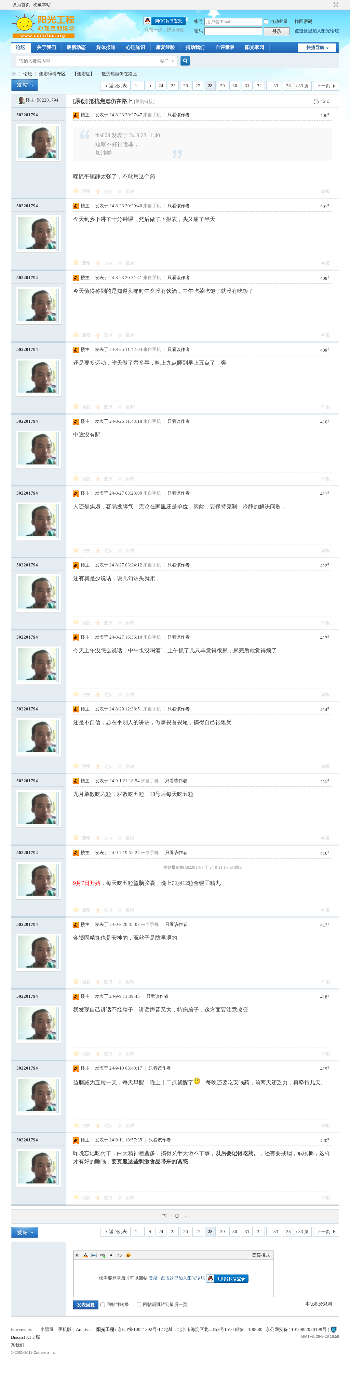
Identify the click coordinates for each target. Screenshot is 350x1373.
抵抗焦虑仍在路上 (119, 73)
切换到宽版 (335, 5)
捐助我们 (195, 47)
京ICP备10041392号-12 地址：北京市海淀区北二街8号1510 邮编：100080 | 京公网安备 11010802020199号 (222, 1329)
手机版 (64, 1329)
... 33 (273, 85)
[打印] (316, 101)
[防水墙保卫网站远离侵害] (333, 1329)
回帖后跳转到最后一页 (165, 1304)
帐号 (198, 21)
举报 (325, 191)
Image (94, 1255)
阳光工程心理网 (13, 74)
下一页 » (175, 1216)
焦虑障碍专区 (52, 73)
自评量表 (224, 47)
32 (259, 85)
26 (185, 85)
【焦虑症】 (83, 73)
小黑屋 (47, 1329)
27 (198, 85)
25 (173, 85)
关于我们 (46, 47)
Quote (111, 1255)
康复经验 (165, 47)
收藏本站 (42, 4)
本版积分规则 (318, 1303)
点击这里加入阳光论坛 (317, 31)
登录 (153, 1278)
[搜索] (184, 61)
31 (247, 85)
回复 (86, 191)
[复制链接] (144, 101)
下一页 (323, 85)
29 (222, 85)
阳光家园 (254, 47)
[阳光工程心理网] (43, 37)
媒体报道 (106, 47)
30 (234, 85)
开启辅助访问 (329, 5)
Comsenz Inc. (45, 1352)
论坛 (20, 47)
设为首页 (21, 4)
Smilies (128, 1255)
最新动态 (76, 47)
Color (85, 1255)
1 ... (138, 85)
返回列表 (118, 85)
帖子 (164, 61)
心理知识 (135, 47)
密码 (198, 31)
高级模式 (261, 1255)
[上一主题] (322, 101)
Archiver (84, 1329)
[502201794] (20, 100)
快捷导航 (315, 47)
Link (102, 1255)
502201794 (47, 100)
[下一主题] (329, 101)
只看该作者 (178, 114)
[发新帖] (24, 85)
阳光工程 (105, 1329)
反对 (129, 191)
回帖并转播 (118, 1304)
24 (161, 85)
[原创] (80, 101)
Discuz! (18, 1337)
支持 (108, 191)
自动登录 (279, 21)
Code (119, 1255)
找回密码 (303, 21)
